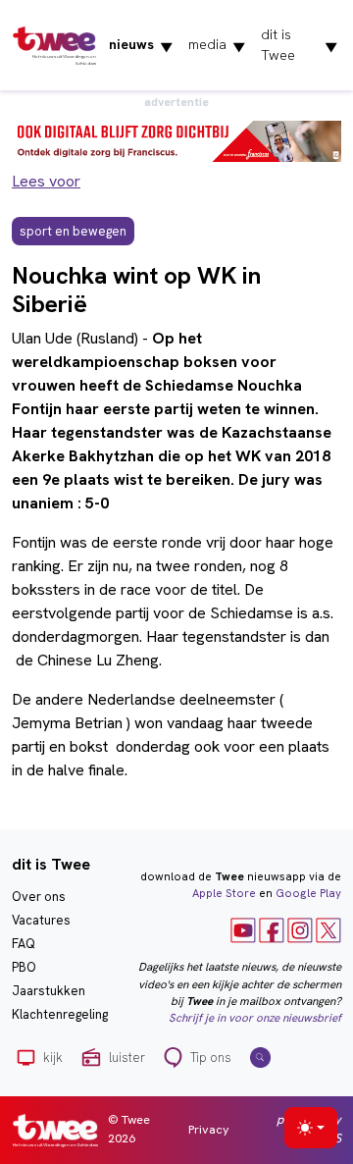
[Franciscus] (176, 140)
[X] (328, 929)
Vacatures (41, 920)
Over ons (39, 896)
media (216, 45)
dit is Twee (299, 45)
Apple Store (224, 893)
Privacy (208, 1129)
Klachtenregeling (60, 1014)
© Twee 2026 (129, 1128)
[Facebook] (271, 929)
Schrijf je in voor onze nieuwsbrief (255, 1018)
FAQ (23, 943)
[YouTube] (243, 929)
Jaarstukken (48, 990)
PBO (24, 967)
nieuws (141, 45)
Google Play (308, 893)
